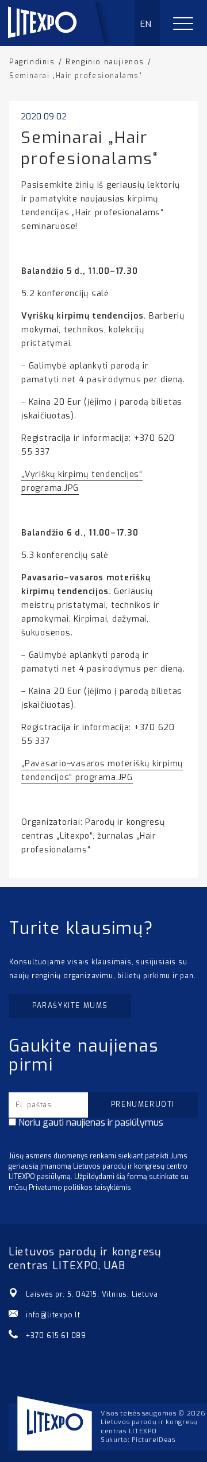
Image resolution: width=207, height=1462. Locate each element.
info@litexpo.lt (53, 1315)
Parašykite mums (70, 1005)
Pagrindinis (32, 62)
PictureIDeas (153, 1440)
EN (146, 24)
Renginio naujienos (105, 62)
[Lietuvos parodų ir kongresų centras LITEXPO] (61, 43)
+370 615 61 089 (56, 1335)
